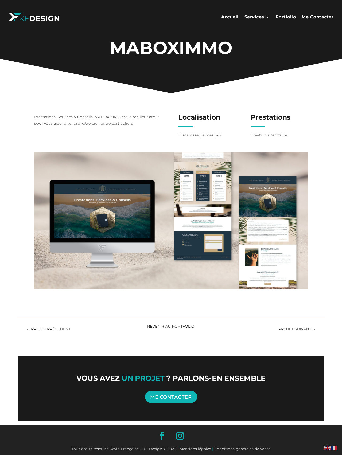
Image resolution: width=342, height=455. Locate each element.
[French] (334, 447)
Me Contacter (317, 16)
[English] (327, 447)
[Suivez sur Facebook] (162, 436)
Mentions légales (195, 448)
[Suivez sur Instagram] (180, 436)
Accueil (230, 16)
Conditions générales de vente (241, 448)
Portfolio (285, 16)
